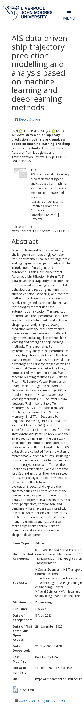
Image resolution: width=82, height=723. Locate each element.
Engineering (43, 602)
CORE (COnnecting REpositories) (41, 700)
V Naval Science (46, 591)
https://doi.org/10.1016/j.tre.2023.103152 (40, 231)
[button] (15, 689)
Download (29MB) (44, 215)
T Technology (45, 578)
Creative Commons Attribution (44, 208)
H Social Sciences (47, 569)
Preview (36, 219)
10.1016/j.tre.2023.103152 (53, 668)
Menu (69, 18)
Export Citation (29, 119)
